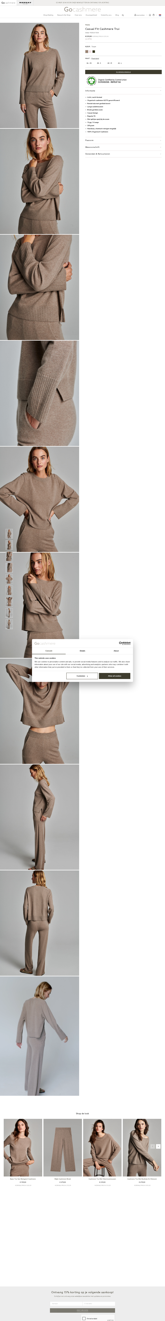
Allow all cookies (114, 676)
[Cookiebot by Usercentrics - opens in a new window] (121, 643)
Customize (81, 676)
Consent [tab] (48, 651)
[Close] (126, 627)
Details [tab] (82, 651)
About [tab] (116, 651)
